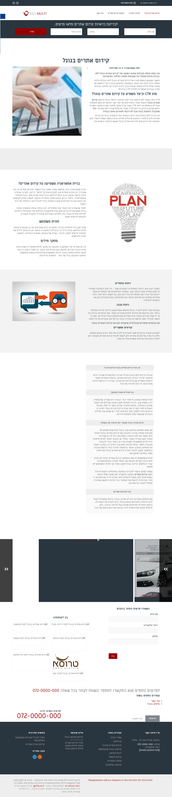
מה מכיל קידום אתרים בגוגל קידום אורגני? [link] (122, 367)
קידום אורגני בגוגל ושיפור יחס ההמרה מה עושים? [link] (122, 422)
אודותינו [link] (117, 741)
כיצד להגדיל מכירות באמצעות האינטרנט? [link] (30, 739)
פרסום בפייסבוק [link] (113, 764)
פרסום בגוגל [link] (153, 704)
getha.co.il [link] (38, 786)
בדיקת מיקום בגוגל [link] (74, 737)
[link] (30, 13)
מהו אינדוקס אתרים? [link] (122, 491)
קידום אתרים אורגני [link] (111, 745)
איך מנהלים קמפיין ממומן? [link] (122, 392)
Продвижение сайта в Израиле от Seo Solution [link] (112, 780)
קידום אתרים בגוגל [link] (152, 13)
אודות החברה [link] (134, 13)
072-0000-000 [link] (46, 690)
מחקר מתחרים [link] (114, 761)
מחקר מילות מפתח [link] (74, 745)
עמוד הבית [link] (116, 737)
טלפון (155, 636)
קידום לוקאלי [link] (115, 757)
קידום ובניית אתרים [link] (35, 744)
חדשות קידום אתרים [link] (116, 13)
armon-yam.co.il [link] (150, 3)
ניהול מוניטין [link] (115, 753)
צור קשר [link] (99, 13)
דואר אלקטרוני (150, 625)
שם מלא (153, 614)
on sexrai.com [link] (72, 786)
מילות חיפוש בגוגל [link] (74, 748)
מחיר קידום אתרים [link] (74, 742)
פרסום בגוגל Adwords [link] (109, 749)
